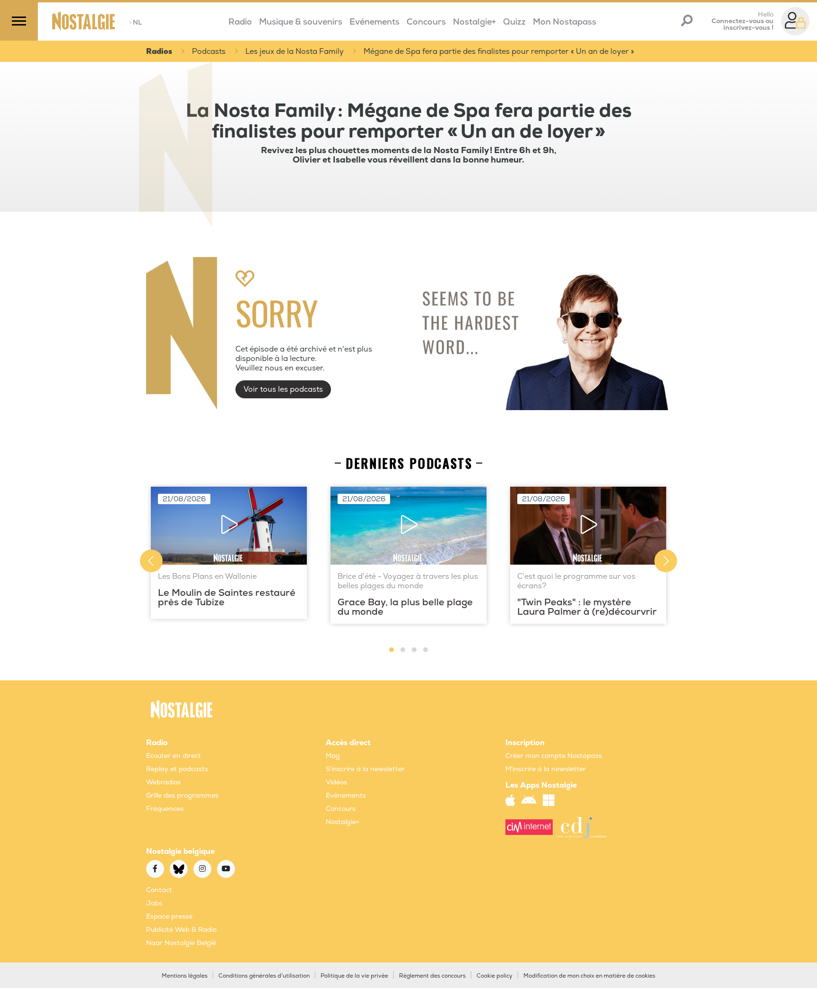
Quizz (514, 22)
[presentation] (151, 561)
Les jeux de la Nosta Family (294, 51)
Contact (159, 890)
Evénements (374, 22)
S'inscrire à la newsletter (365, 769)
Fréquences (164, 809)
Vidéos (336, 782)
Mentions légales (185, 975)
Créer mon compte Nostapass (553, 756)
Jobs (154, 903)
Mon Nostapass (564, 22)
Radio (240, 22)
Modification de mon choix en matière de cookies (589, 975)
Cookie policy (495, 975)
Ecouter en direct (173, 756)
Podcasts (209, 51)
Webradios (163, 782)
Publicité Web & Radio (181, 930)
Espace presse (169, 916)
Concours (426, 22)
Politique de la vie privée (354, 975)
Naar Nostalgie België (181, 943)
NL (135, 22)
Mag (333, 756)
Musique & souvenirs (300, 22)
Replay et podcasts (177, 769)
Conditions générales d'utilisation (264, 975)
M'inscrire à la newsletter (545, 769)
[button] (391, 649)
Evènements (346, 795)
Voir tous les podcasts (283, 389)
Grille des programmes (182, 795)
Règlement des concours (432, 975)
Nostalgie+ (474, 22)
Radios (159, 51)
